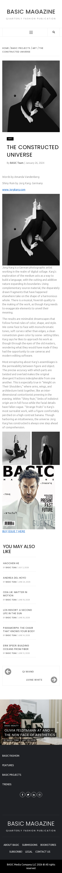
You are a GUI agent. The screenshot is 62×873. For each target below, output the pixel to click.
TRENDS (6, 784)
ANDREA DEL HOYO (14, 578)
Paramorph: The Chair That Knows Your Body (19, 629)
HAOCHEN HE (11, 563)
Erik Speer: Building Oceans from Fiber (16, 647)
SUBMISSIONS (29, 844)
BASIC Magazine (31, 12)
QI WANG (28, 671)
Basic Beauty (12, 725)
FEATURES (8, 765)
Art (10, 138)
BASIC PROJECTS (11, 774)
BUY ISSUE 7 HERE (13, 531)
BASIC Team (17, 162)
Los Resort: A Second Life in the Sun (17, 611)
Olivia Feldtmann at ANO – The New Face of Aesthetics (30, 732)
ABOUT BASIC (11, 844)
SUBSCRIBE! (15, 851)
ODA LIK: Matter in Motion (15, 593)
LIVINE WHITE (34, 680)
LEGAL (28, 851)
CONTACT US (42, 851)
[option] (31, 722)
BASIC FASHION (10, 755)
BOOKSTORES (48, 844)
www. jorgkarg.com (13, 189)
